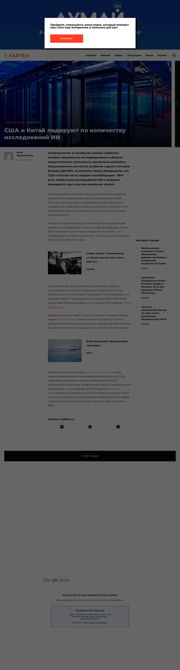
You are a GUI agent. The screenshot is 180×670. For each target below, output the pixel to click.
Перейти (67, 38)
